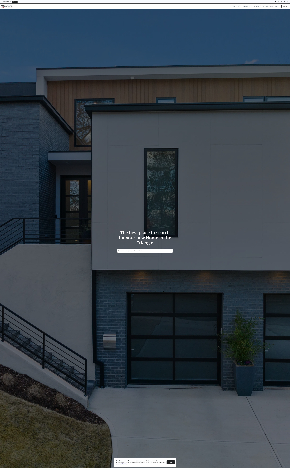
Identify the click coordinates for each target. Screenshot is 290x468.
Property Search (268, 6)
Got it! (170, 462)
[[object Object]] (275, 1)
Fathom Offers (247, 6)
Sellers (238, 6)
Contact (15, 1)
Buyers (232, 6)
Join (276, 6)
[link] (7, 6)
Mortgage (257, 6)
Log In (285, 6)
